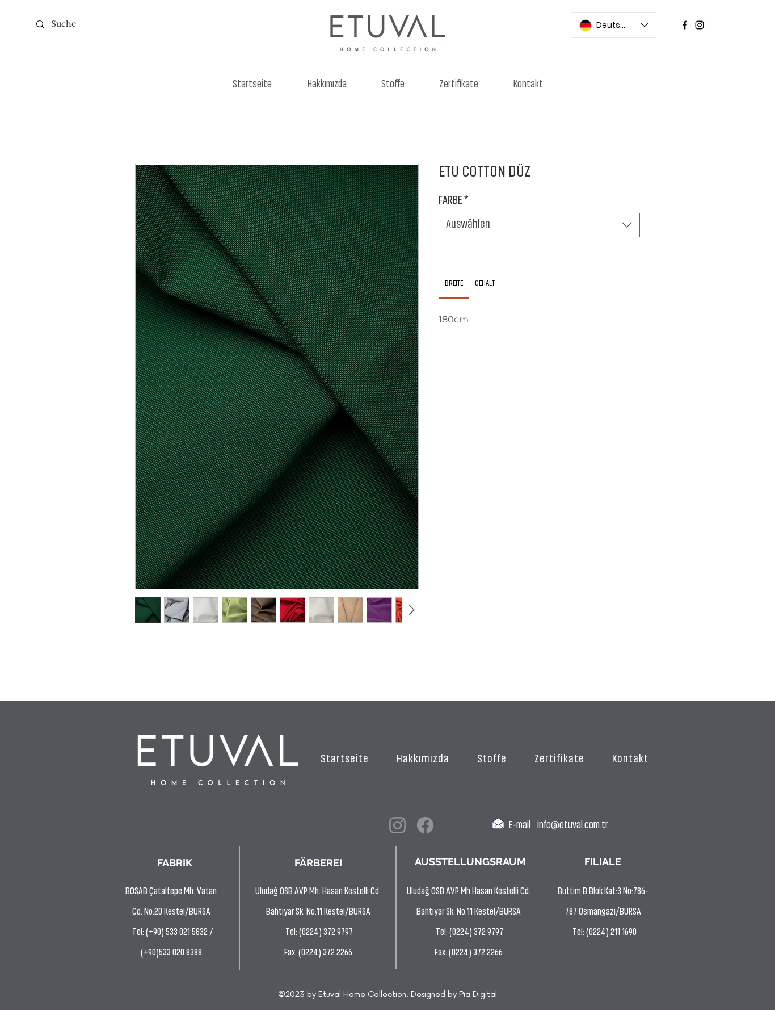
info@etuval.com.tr (572, 826)
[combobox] (539, 225)
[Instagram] (699, 25)
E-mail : (521, 826)
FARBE (454, 201)
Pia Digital (478, 994)
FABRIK (174, 863)
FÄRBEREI (318, 863)
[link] (454, 283)
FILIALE (602, 861)
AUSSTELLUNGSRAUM (470, 861)
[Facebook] (684, 25)
